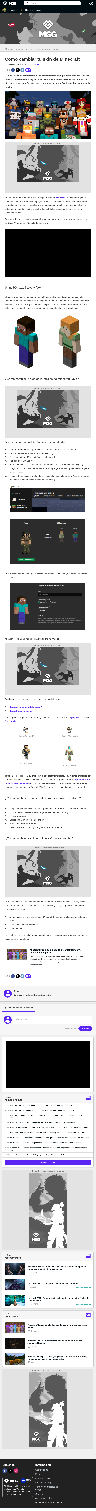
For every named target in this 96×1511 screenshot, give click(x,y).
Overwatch (10, 721)
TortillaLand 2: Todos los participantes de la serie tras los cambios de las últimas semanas (45, 1143)
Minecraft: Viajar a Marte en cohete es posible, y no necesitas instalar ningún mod (42, 1122)
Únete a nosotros (43, 1478)
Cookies (39, 1494)
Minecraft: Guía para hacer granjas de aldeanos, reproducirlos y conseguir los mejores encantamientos (58, 1357)
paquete (75, 717)
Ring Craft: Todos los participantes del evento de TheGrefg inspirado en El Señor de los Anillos (47, 1132)
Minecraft (29, 49)
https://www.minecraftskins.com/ (25, 707)
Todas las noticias (48, 1162)
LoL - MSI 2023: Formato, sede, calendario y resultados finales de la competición (58, 1299)
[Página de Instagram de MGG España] (16, 1470)
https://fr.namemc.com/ (20, 711)
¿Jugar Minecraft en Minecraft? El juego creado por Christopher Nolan (38, 1155)
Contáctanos (41, 1470)
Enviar (86, 1029)
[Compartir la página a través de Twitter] (18, 70)
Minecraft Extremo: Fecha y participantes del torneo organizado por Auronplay (41, 1105)
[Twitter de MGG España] (10, 1470)
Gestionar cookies (44, 1498)
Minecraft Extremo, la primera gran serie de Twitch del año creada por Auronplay (42, 1110)
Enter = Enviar (70, 1029)
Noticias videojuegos (17, 49)
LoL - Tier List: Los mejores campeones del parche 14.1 (54, 1284)
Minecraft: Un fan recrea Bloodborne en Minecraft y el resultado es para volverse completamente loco (48, 1149)
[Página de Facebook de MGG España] (4, 1470)
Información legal (43, 1482)
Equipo (38, 1474)
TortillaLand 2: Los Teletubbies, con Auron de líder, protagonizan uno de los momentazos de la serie (49, 1138)
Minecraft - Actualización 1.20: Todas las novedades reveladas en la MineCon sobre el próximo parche (47, 1116)
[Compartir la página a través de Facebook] (13, 70)
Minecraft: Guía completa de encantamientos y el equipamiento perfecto (56, 951)
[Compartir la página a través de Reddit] (22, 70)
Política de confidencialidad (49, 1502)
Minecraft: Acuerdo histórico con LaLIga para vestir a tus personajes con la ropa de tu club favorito (49, 1127)
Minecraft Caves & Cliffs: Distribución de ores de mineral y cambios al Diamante (55, 1342)
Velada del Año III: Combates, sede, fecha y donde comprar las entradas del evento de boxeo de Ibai (57, 1268)
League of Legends (83, 1287)
